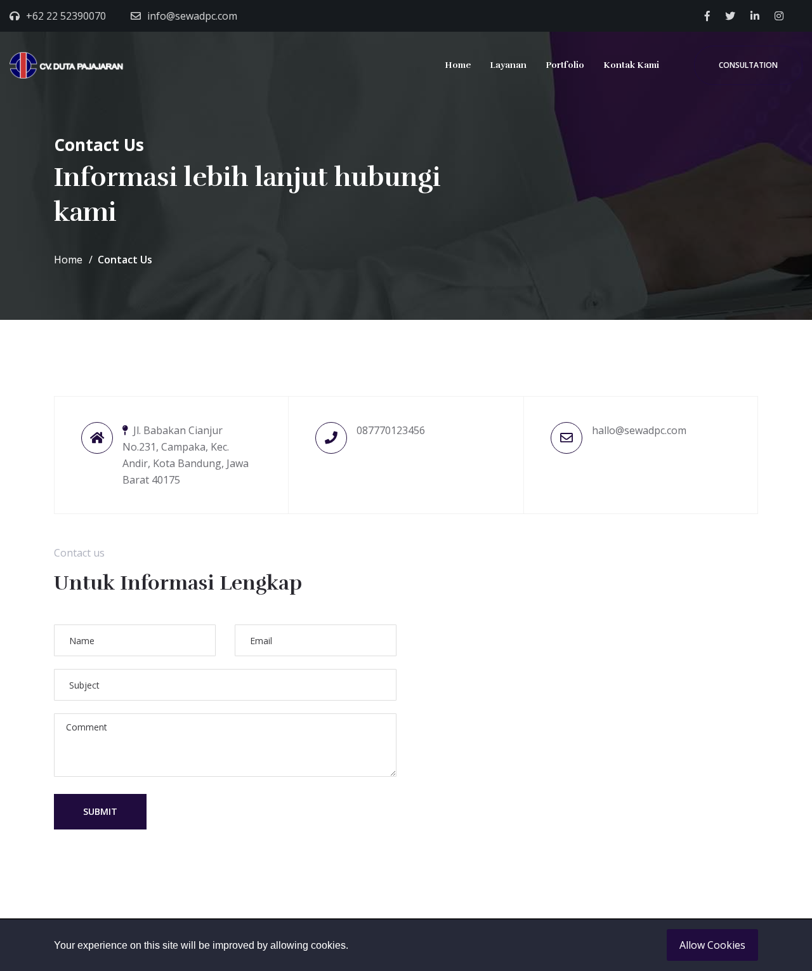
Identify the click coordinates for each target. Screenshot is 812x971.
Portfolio (565, 65)
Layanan (508, 65)
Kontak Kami (631, 65)
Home (458, 65)
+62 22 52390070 (66, 16)
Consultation (748, 65)
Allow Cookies (712, 945)
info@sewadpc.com (192, 16)
